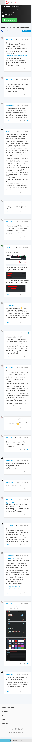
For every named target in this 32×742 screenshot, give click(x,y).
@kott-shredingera (11, 422)
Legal (4, 719)
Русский (6, 30)
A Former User (10, 39)
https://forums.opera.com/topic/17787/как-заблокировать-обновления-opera (16, 588)
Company (5, 723)
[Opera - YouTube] (15, 729)
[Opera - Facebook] (10, 729)
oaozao (8, 131)
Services (5, 711)
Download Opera (10, 20)
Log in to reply (26, 30)
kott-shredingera (10, 247)
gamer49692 (9, 460)
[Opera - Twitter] (12, 729)
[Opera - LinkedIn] (18, 729)
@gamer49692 (10, 503)
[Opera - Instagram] (21, 729)
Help (3, 715)
